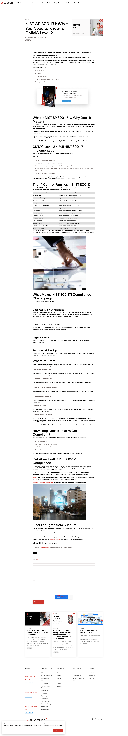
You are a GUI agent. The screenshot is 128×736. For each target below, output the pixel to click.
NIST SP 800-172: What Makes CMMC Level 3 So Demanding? (37, 632)
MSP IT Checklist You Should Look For (88, 631)
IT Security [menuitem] (43, 681)
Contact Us (77, 3)
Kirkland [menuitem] (59, 683)
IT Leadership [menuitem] (44, 683)
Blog (55, 3)
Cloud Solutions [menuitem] (45, 678)
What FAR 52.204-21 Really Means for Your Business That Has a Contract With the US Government (62, 634)
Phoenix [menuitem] (59, 673)
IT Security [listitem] (29, 648)
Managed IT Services (54, 539)
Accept (57, 730)
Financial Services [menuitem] (45, 701)
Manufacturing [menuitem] (44, 706)
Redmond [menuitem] (59, 686)
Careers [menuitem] (91, 681)
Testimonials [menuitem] (92, 675)
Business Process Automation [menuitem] (45, 687)
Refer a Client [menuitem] (92, 678)
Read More (46, 655)
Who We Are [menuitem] (92, 673)
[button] (93, 719)
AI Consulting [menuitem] (44, 690)
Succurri (35, 477)
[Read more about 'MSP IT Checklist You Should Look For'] (90, 619)
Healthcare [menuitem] (44, 693)
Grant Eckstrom (29, 37)
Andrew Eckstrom (84, 635)
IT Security (28, 40)
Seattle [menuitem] (59, 675)
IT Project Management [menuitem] (78, 678)
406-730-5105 (29, 713)
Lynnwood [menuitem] (59, 681)
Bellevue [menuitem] (59, 678)
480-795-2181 (28, 697)
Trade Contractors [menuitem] (45, 709)
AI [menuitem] (73, 673)
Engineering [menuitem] (44, 696)
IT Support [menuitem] (43, 673)
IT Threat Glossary (45, 547)
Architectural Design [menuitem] (46, 704)
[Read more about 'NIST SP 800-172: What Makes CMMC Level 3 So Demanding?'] (37, 619)
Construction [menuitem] (44, 698)
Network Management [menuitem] (46, 675)
